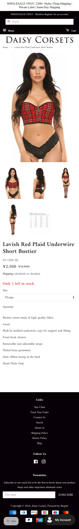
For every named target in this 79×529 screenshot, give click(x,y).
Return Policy (39, 438)
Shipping (8, 273)
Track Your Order (39, 412)
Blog (39, 443)
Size (5, 290)
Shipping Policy (39, 433)
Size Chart (39, 407)
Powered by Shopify (57, 506)
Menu (10, 30)
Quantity (8, 307)
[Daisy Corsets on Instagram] (44, 462)
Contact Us (39, 417)
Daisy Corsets (39, 506)
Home (5, 47)
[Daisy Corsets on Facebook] (36, 462)
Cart (73, 30)
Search (39, 422)
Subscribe (65, 494)
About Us (39, 428)
